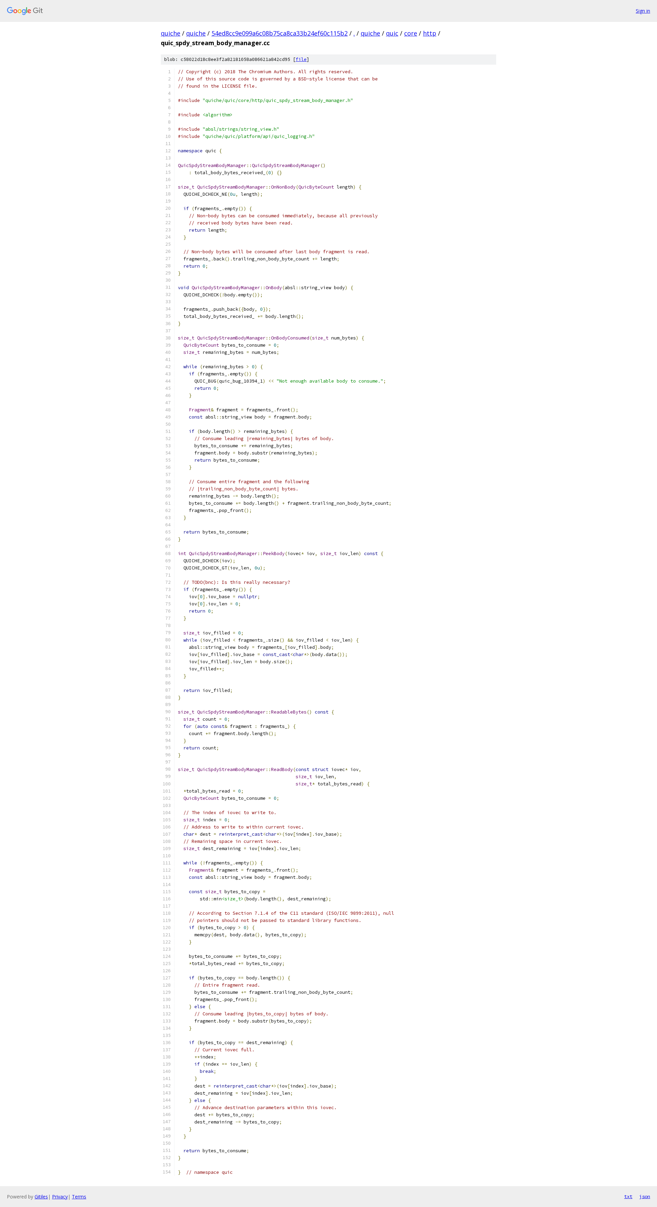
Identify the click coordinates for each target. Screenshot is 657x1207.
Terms (79, 1196)
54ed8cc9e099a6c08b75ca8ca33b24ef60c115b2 (279, 33)
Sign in (643, 11)
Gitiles (41, 1196)
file (301, 59)
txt (628, 1196)
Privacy (60, 1196)
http (429, 33)
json (644, 1196)
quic (392, 33)
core (410, 33)
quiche (170, 33)
